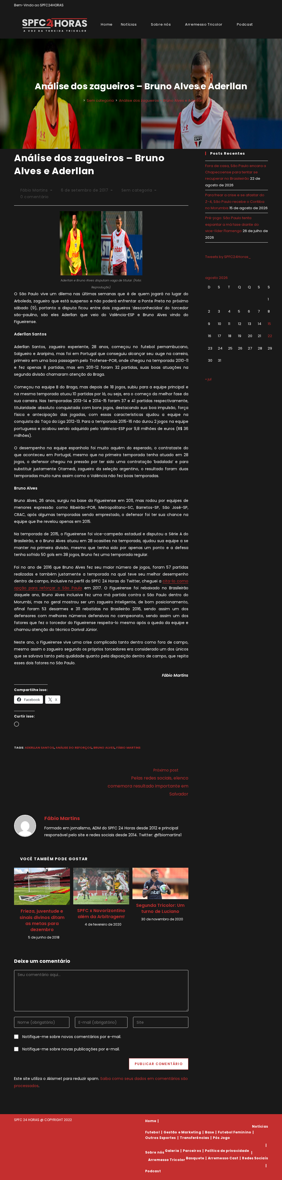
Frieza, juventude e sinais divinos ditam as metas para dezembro (42, 920)
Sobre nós (154, 1152)
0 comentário (34, 197)
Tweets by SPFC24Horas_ (228, 256)
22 (270, 335)
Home (150, 1121)
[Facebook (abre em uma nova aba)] (254, 5)
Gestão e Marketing (182, 1132)
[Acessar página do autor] (25, 825)
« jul (208, 379)
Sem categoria (136, 190)
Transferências (194, 1137)
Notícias (260, 1126)
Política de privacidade (227, 1150)
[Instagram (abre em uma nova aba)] (260, 5)
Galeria (172, 1150)
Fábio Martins (34, 190)
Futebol (152, 1132)
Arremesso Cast (223, 1158)
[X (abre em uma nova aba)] (247, 5)
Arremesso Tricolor (166, 1159)
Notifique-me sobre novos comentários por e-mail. (71, 1036)
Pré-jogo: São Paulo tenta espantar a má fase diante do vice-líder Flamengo (232, 224)
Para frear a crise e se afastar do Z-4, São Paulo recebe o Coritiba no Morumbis (234, 201)
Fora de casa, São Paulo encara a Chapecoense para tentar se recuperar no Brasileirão (235, 172)
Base (209, 1132)
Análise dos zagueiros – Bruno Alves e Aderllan (161, 100)
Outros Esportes (160, 1137)
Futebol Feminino (234, 1132)
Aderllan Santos (39, 747)
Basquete (195, 1158)
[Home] (80, 100)
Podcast (153, 1171)
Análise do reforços (74, 747)
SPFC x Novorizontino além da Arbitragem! (101, 914)
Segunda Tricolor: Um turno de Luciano (160, 908)
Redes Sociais (255, 1158)
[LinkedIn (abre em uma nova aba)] (265, 5)
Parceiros (192, 1150)
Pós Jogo (221, 1137)
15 (269, 323)
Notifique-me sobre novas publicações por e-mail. (71, 1049)
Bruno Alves (104, 747)
